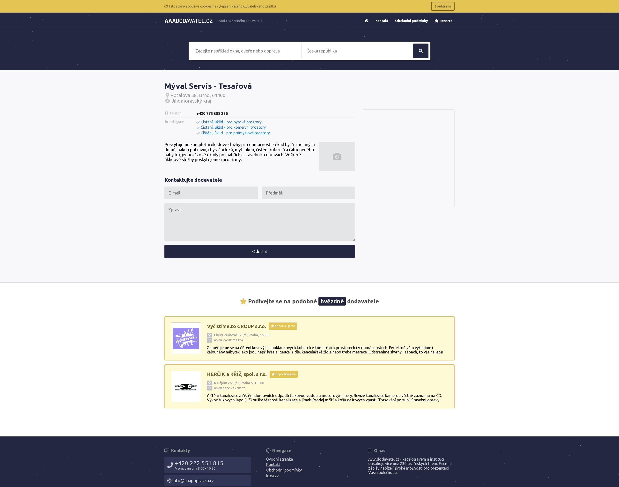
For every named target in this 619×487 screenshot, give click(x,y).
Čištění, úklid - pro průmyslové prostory (235, 133)
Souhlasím (443, 6)
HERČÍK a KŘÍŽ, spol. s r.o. (237, 374)
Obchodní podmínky (411, 21)
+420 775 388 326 (212, 113)
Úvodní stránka (279, 459)
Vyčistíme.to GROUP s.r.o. (236, 326)
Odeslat (259, 251)
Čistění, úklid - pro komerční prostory (233, 127)
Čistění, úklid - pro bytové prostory (231, 122)
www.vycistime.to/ (228, 340)
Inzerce (446, 21)
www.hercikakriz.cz (229, 388)
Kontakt (382, 21)
